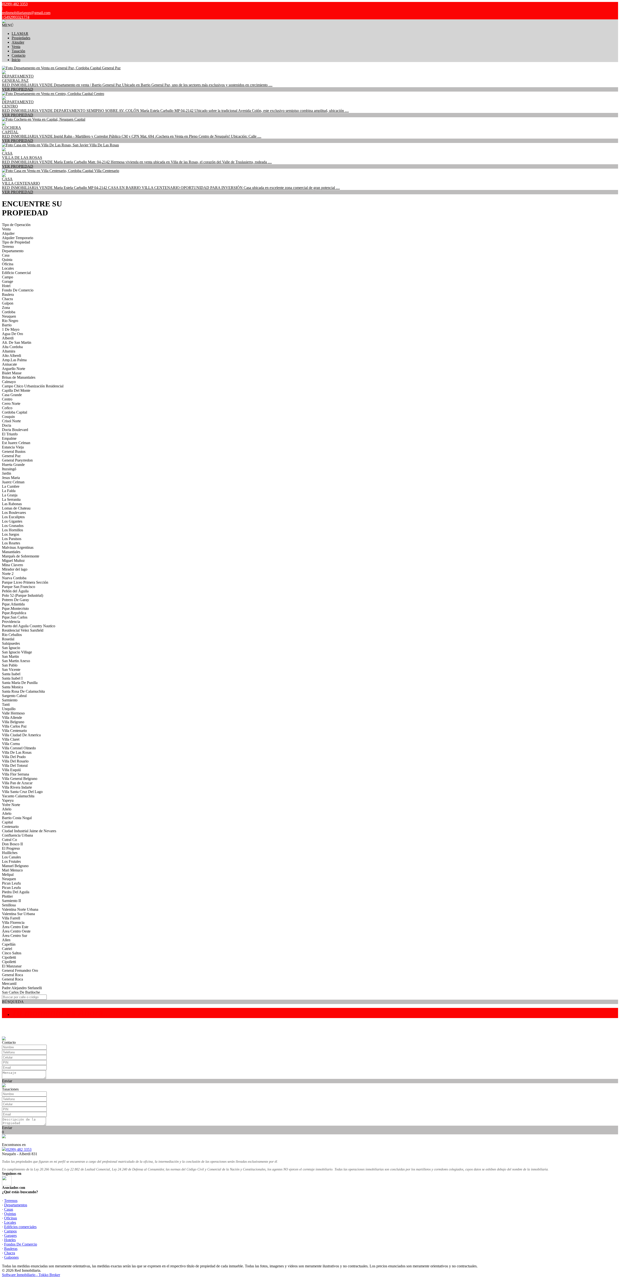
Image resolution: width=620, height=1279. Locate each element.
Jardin (6, 473)
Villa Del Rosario (15, 761)
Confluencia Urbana (17, 835)
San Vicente (11, 669)
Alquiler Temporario (17, 238)
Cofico (7, 408)
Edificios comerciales (20, 1227)
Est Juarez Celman (16, 443)
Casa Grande (12, 395)
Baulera (8, 294)
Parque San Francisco (18, 587)
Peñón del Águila (15, 591)
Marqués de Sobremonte (20, 556)
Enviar (7, 1081)
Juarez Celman (13, 482)
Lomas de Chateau (16, 508)
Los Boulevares (14, 512)
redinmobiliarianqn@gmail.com (26, 13)
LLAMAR (20, 33)
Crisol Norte (11, 421)
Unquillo (9, 709)
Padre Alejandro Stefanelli (22, 988)
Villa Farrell (11, 918)
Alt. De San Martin (16, 342)
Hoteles (10, 1240)
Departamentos (15, 1205)
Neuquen (9, 316)
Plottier (7, 896)
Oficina (7, 264)
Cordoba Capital (14, 412)
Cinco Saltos (11, 953)
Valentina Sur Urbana (18, 914)
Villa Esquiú (11, 770)
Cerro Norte (11, 403)
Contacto (18, 55)
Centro (7, 399)
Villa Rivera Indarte (17, 787)
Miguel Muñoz (13, 560)
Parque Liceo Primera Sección (25, 582)
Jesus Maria (11, 478)
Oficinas (10, 1218)
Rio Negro (10, 321)
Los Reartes (11, 543)
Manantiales (11, 552)
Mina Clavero (12, 565)
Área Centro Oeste (16, 931)
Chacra (7, 299)
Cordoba (8, 312)
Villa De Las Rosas (16, 752)
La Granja (9, 495)
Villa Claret (10, 739)
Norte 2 (8, 574)
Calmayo (9, 382)
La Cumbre (10, 486)
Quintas (10, 1214)
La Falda (9, 491)
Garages (10, 1235)
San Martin (10, 656)
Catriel (7, 949)
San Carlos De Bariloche (21, 992)
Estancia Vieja (13, 447)
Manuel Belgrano (15, 866)
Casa (5, 255)
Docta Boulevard (15, 430)
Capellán (9, 944)
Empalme (9, 438)
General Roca (12, 975)
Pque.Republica (14, 613)
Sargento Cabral (14, 696)
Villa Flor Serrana (15, 774)
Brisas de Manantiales (18, 377)
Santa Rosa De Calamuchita (23, 691)
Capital (7, 822)
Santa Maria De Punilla (20, 683)
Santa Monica (12, 687)
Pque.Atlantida (13, 604)
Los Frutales (11, 861)
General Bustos (13, 451)
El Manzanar (12, 966)
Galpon (7, 303)
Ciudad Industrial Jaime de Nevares (29, 831)
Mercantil (9, 983)
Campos (10, 1231)
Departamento (12, 251)
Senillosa (9, 905)
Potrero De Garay (15, 600)
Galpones (11, 1257)
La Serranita (11, 499)
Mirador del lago (14, 569)
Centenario (10, 826)
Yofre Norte (11, 805)
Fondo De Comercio (17, 290)
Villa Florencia (13, 922)
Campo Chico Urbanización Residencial (32, 386)
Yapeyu (8, 800)
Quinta (7, 260)
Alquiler (18, 42)
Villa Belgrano (13, 722)
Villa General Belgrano (19, 779)
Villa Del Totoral (15, 765)
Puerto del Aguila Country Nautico (28, 626)
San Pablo (9, 665)
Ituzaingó (9, 469)
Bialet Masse (12, 373)
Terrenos (10, 1201)
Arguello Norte (13, 369)
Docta (6, 425)
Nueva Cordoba (14, 578)
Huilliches (9, 853)
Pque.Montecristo (15, 608)
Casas (8, 1209)
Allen (6, 940)
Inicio (16, 60)
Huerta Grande (13, 465)
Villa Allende (12, 717)
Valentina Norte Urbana (20, 909)
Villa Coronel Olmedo (19, 748)
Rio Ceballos (12, 635)
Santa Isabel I (12, 678)
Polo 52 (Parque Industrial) (22, 595)
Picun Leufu (11, 883)
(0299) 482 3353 (18, 1149)
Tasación (18, 51)
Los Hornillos (12, 530)
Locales (8, 268)
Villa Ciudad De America (21, 735)
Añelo (6, 809)
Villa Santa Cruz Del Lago (22, 792)
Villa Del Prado (14, 757)
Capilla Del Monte (16, 390)
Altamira (8, 351)
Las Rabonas (12, 504)
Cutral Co (9, 840)
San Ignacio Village (17, 652)
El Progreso (11, 848)
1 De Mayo (10, 329)
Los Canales (11, 857)
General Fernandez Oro (20, 970)
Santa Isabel (11, 674)
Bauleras (10, 1249)
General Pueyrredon (17, 460)
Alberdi (8, 338)
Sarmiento (9, 700)
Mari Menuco (12, 870)
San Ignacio (11, 648)
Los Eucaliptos (13, 517)
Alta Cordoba (12, 347)
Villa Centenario (14, 731)
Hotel (6, 286)
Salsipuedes (11, 643)
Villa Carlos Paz (14, 726)
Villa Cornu (11, 744)
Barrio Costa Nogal (17, 818)
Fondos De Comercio (20, 1244)
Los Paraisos (11, 539)
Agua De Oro (12, 334)
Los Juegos (10, 534)
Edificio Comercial (16, 273)
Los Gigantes (12, 521)
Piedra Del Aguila (15, 892)
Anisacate (9, 364)
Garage (7, 281)
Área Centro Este (15, 927)
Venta (16, 47)
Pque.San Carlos (14, 617)
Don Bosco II (12, 844)
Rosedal (8, 639)
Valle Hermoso (13, 713)
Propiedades (21, 38)
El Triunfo (10, 434)
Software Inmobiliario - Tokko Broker (31, 1275)
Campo (7, 277)
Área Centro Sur (14, 936)
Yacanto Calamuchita (18, 796)
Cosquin (8, 417)
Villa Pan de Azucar (17, 783)
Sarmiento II (11, 901)
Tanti (6, 704)
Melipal (8, 874)
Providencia (11, 622)
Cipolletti (9, 957)
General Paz (11, 456)
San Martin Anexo (16, 661)
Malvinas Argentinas (17, 547)
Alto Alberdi (11, 355)
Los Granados (12, 526)
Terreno (8, 246)
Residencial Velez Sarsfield (22, 630)
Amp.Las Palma (14, 360)
